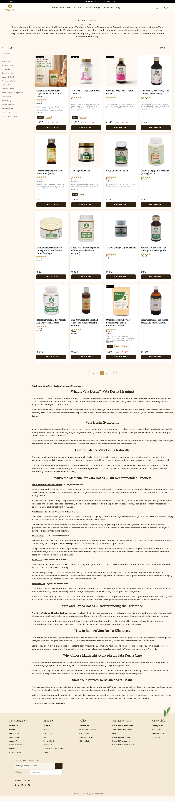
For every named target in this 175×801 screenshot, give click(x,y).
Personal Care (7, 108)
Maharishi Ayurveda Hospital (122, 726)
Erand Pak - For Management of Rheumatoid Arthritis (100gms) (85, 250)
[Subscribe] (58, 766)
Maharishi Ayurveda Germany (123, 741)
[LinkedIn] (29, 785)
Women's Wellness (9, 81)
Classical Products (9, 116)
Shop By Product (158, 726)
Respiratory (6, 100)
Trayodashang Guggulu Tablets (121, 247)
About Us (46, 726)
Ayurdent (12, 749)
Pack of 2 (40, 117)
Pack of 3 (126, 346)
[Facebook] (15, 785)
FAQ (44, 737)
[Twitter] (19, 785)
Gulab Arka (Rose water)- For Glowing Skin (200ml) (155, 92)
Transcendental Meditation (122, 730)
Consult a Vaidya (92, 7)
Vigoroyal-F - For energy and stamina (85, 92)
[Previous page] (89, 373)
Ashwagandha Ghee (80, 170)
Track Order (47, 745)
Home (55, 7)
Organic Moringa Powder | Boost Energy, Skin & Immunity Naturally (118, 322)
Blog (118, 7)
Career (45, 752)
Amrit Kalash (7, 61)
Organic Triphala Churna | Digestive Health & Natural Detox (49, 93)
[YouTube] (25, 785)
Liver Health (6, 96)
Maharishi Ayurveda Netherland (123, 745)
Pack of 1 (48, 117)
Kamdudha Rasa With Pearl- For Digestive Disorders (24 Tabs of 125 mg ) (49, 250)
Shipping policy (84, 741)
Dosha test (156, 737)
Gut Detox (77, 7)
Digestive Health (8, 73)
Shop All (64, 7)
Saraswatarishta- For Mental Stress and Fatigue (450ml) (154, 321)
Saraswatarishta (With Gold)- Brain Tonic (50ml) (50, 172)
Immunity (6, 69)
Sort (163, 47)
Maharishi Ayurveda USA (121, 737)
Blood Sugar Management (12, 92)
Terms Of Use (84, 726)
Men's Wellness (8, 85)
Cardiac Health (8, 88)
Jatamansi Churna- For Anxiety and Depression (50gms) (51, 321)
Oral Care (6, 112)
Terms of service (49, 741)
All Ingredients (157, 730)
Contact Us (47, 733)
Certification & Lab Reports (53, 749)
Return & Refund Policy (87, 730)
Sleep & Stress (8, 65)
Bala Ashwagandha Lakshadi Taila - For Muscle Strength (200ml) (84, 322)
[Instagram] (22, 785)
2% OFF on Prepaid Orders (156, 1)
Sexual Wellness (8, 104)
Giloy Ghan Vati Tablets (117, 170)
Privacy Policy (84, 733)
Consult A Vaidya (158, 733)
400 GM (82, 194)
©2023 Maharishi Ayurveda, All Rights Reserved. (87, 794)
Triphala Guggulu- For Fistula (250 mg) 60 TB (155, 172)
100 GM (75, 194)
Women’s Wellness (16, 745)
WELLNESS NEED (7, 57)
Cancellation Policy (86, 737)
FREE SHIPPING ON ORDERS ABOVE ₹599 (70, 1)
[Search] (161, 7)
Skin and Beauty (15, 752)
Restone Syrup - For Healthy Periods (119, 92)
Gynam (46, 730)
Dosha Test (108, 7)
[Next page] (115, 373)
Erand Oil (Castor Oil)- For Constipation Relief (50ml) (153, 249)
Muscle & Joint (8, 77)
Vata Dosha (92, 24)
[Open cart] (168, 7)
